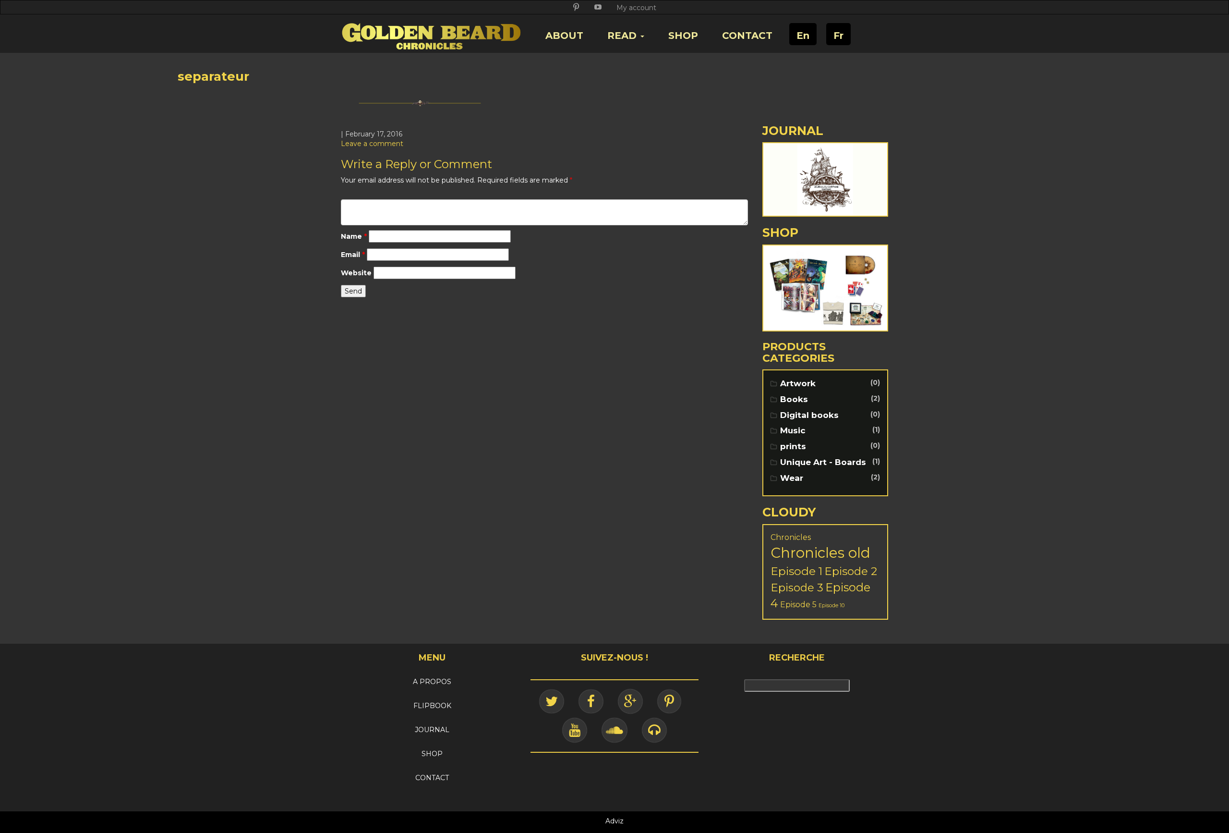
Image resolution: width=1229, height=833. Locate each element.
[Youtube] (575, 730)
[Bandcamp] (654, 730)
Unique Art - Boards (823, 462)
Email (353, 254)
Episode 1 (796, 571)
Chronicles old (820, 552)
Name (354, 236)
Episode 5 (798, 604)
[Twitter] (552, 701)
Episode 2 (850, 571)
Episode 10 (831, 605)
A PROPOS (432, 681)
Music (793, 430)
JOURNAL (432, 729)
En (802, 35)
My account (636, 7)
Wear (791, 478)
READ (623, 35)
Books (794, 399)
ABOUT (564, 35)
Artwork (798, 383)
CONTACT (747, 35)
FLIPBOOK (432, 705)
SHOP (683, 35)
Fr (838, 35)
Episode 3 (797, 587)
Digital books (809, 415)
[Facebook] (591, 701)
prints (793, 446)
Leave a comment (372, 143)
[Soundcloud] (614, 730)
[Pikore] (669, 701)
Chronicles (791, 537)
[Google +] (630, 701)
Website (356, 273)
